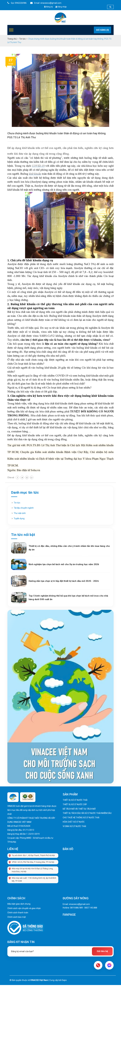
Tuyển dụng (19, 518)
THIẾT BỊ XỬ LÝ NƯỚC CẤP (75, 804)
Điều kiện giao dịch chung (18, 904)
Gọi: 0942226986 (18, 3)
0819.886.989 (76, 908)
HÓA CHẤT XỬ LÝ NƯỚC (74, 822)
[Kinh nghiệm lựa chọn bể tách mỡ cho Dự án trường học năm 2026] (19, 564)
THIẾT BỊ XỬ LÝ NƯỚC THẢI (75, 800)
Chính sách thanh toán (17, 912)
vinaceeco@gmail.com (79, 904)
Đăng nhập (62, 7)
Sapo (64, 980)
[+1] (31, 477)
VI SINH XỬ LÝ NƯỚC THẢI (74, 826)
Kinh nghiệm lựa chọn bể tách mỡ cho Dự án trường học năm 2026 (64, 564)
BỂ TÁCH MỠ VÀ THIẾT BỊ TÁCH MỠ (79, 809)
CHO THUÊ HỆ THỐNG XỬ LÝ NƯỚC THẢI (81, 817)
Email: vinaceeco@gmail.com (47, 3)
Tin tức (17, 503)
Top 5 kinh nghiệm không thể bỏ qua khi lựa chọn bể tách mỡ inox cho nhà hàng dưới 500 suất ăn (68, 597)
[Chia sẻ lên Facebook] (17, 477)
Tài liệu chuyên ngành (24, 508)
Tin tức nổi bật (23, 535)
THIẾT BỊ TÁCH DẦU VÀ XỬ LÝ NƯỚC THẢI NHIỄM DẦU (87, 813)
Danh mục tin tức (25, 492)
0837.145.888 (90, 908)
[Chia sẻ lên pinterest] (27, 477)
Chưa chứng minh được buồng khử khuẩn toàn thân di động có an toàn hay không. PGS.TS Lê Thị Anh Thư (56, 135)
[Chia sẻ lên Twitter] (22, 477)
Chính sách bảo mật (16, 917)
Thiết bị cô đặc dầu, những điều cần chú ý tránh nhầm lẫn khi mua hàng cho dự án (69, 548)
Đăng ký (49, 7)
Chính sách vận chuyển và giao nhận (24, 908)
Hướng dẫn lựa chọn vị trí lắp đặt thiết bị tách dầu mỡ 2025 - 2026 (64, 581)
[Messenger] (109, 965)
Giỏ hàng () (102, 30)
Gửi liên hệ (102, 951)
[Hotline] (98, 965)
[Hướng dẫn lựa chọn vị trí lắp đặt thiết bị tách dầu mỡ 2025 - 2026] (19, 581)
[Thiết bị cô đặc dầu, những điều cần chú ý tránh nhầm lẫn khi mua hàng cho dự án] (19, 547)
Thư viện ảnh (20, 513)
